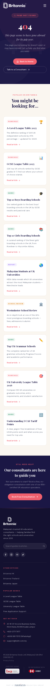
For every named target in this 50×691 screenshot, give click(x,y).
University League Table (14, 606)
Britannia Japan (10, 583)
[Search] (44, 546)
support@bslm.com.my (17, 641)
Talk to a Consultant (17, 69)
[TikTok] (23, 554)
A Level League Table (12, 596)
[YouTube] (17, 554)
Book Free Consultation (23, 497)
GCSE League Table (12, 601)
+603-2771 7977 (13, 631)
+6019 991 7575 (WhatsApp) (19, 636)
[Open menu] (45, 5)
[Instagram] (11, 554)
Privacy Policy (8, 661)
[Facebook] (5, 554)
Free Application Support (14, 611)
